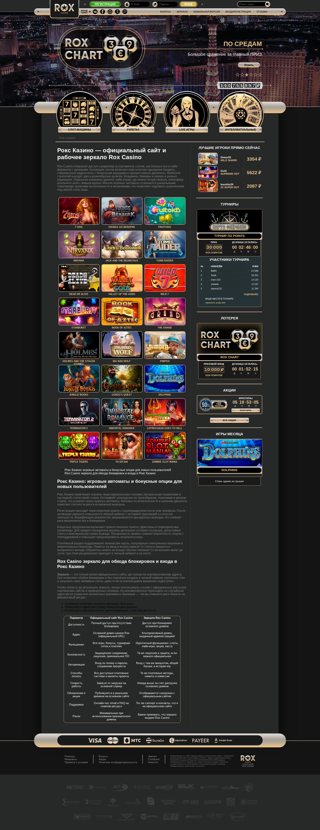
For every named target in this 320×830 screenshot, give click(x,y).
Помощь (70, 756)
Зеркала (182, 11)
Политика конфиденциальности (118, 762)
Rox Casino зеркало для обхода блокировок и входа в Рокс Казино (110, 473)
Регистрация (105, 4)
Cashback (154, 759)
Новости (153, 762)
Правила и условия (76, 762)
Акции (102, 759)
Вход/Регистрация (238, 11)
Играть (249, 65)
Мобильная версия (207, 11)
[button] (238, 75)
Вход (188, 4)
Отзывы (261, 11)
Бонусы (165, 11)
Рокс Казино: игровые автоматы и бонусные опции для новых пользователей (118, 470)
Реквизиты (71, 759)
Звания (152, 756)
